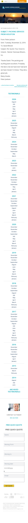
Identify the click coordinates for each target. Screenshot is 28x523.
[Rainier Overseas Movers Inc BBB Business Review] (11, 497)
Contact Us (8, 507)
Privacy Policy (14, 507)
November (14, 123)
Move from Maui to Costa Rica (7, 85)
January (14, 116)
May (14, 109)
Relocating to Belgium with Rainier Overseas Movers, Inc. (20, 86)
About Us (12, 505)
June (14, 106)
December (14, 144)
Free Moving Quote (10, 503)
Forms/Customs (6, 506)
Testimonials (6, 505)
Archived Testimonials (14, 390)
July (14, 104)
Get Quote (8, 486)
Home (4, 503)
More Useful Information (15, 506)
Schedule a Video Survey (20, 503)
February (14, 137)
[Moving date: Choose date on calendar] (4, 471)
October (14, 149)
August (14, 102)
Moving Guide (17, 505)
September (13, 125)
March (14, 113)
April (14, 111)
